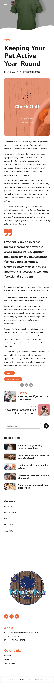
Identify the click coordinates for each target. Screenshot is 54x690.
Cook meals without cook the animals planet (33, 456)
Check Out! (27, 107)
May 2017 (8, 525)
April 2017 (8, 531)
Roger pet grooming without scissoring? (33, 486)
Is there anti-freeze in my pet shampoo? (34, 476)
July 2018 (8, 506)
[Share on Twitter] (26, 385)
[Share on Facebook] (22, 385)
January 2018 (10, 512)
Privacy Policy (9, 663)
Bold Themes (13, 379)
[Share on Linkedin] (31, 385)
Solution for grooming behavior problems (30, 446)
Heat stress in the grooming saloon (33, 466)
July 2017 (8, 519)
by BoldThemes (31, 71)
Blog (9, 373)
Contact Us (8, 659)
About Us (7, 655)
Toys (7, 40)
